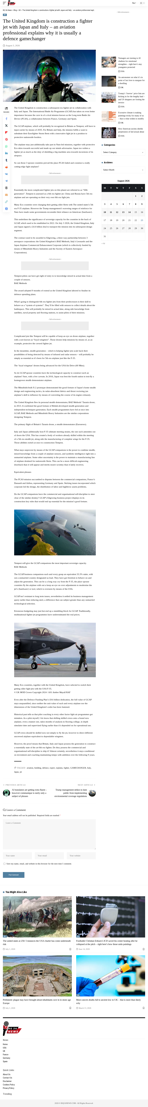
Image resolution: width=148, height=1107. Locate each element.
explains (59, 768)
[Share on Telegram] (6, 180)
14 (129, 212)
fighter (66, 768)
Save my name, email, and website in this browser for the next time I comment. (39, 864)
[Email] (6, 194)
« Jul (103, 243)
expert (52, 768)
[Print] (6, 208)
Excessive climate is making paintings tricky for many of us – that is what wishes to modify (131, 116)
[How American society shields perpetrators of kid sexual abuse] (109, 132)
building (37, 768)
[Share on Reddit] (6, 167)
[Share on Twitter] (6, 125)
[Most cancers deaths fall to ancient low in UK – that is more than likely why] (110, 975)
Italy (89, 768)
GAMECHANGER (78, 768)
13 (123, 212)
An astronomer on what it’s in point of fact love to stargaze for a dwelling (131, 80)
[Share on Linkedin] (6, 153)
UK (5, 15)
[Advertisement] (55, 180)
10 (105, 212)
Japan (16, 772)
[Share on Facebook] (6, 118)
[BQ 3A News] (12, 3)
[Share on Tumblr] (6, 160)
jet (21, 772)
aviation (30, 768)
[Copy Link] (6, 201)
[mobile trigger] (5, 3)
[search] (128, 3)
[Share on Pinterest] (6, 139)
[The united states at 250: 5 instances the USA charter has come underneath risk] (37, 916)
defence (45, 768)
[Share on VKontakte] (6, 174)
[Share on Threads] (6, 187)
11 (111, 212)
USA (122, 71)
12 (117, 212)
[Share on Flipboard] (6, 132)
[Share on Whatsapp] (6, 146)
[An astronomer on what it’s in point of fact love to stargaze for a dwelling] (109, 81)
